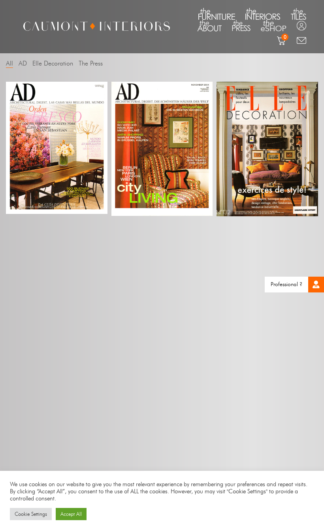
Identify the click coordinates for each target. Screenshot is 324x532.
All (9, 63)
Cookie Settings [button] (31, 514)
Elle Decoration (52, 63)
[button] (316, 284)
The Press (91, 63)
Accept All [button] (71, 514)
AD (23, 63)
